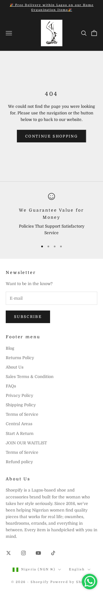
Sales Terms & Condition (30, 376)
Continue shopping (51, 136)
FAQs (11, 386)
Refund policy (19, 461)
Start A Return (19, 433)
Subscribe (28, 317)
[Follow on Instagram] (23, 553)
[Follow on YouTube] (38, 553)
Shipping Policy (21, 405)
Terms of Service (22, 414)
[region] (51, 214)
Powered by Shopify (71, 582)
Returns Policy (20, 357)
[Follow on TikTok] (53, 553)
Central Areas (19, 423)
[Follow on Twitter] (8, 553)
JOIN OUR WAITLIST (26, 443)
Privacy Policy (19, 395)
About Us (14, 367)
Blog (10, 348)
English (77, 569)
